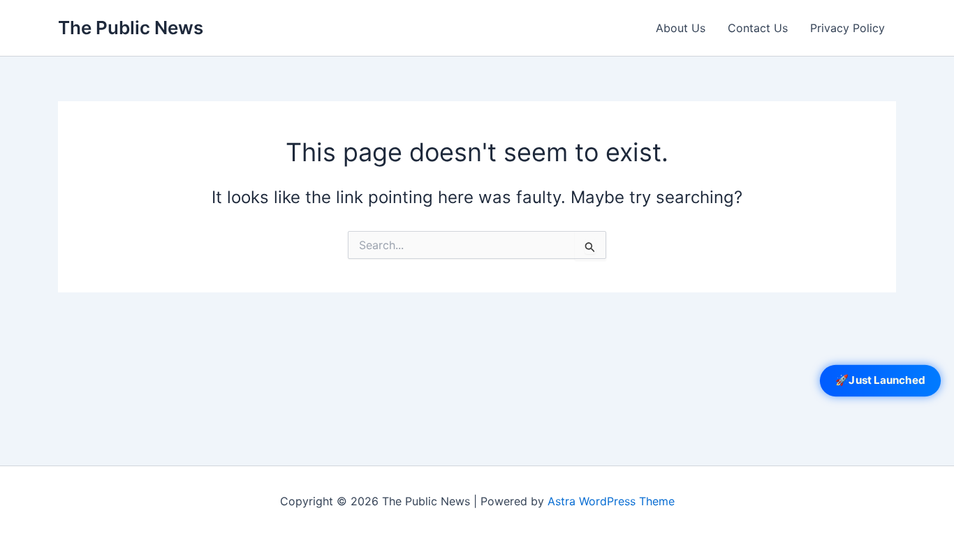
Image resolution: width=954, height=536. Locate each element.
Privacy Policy (847, 28)
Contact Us (758, 28)
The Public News (130, 27)
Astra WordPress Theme (611, 501)
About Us (680, 28)
